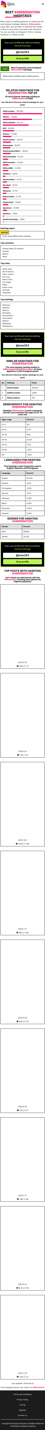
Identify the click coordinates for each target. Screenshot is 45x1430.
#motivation (7, 318)
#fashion (6, 308)
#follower (6, 305)
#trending (6, 313)
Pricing (22, 1405)
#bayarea (7, 191)
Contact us (22, 1415)
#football (6, 185)
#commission (7, 315)
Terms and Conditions (22, 1394)
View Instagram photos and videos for (22, 1387)
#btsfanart (6, 323)
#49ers (6, 117)
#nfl (4, 128)
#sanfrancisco (9, 140)
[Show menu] (43, 4)
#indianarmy (7, 326)
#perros (5, 310)
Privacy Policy (22, 1399)
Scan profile (22, 58)
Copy (5, 69)
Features (22, 1410)
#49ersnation (9, 111)
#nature (5, 321)
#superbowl (8, 202)
